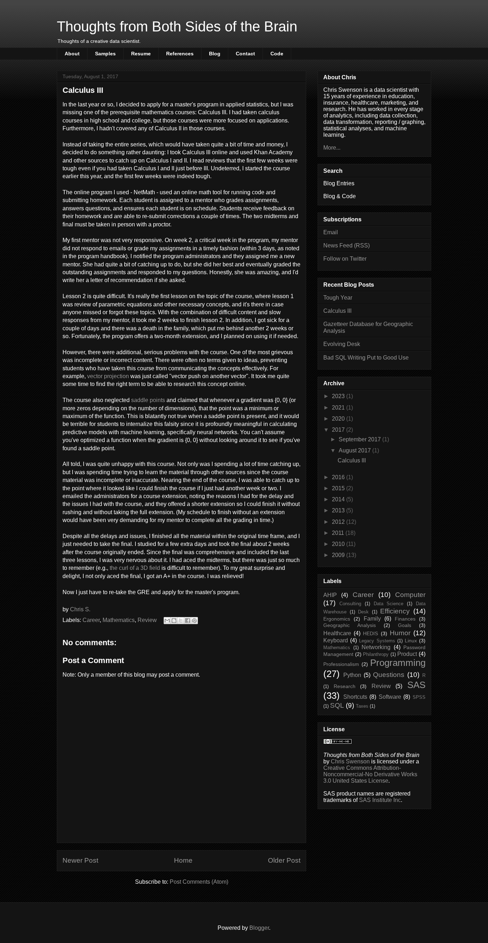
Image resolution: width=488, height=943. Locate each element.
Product (407, 654)
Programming (397, 663)
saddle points (148, 400)
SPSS (419, 697)
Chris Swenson (350, 761)
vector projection (108, 376)
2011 (338, 533)
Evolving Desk (341, 344)
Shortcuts (355, 697)
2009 (339, 555)
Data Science (389, 603)
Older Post (284, 860)
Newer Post (80, 860)
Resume (141, 53)
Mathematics (119, 620)
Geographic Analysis (349, 625)
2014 (339, 499)
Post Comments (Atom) (199, 882)
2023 (339, 396)
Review (147, 620)
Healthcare (337, 633)
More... (331, 148)
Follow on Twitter (345, 259)
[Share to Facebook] (187, 620)
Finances (405, 619)
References (180, 53)
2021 (339, 408)
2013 (339, 510)
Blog (214, 53)
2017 (339, 430)
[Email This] (167, 620)
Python (352, 675)
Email (330, 232)
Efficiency (395, 611)
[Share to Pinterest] (194, 620)
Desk (363, 612)
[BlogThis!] (174, 620)
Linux (411, 640)
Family (372, 619)
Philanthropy (376, 654)
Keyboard (335, 640)
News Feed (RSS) (346, 245)
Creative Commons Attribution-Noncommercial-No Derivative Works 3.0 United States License (370, 774)
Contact (245, 53)
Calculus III (337, 311)
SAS (416, 685)
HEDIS (370, 633)
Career (91, 620)
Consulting (350, 603)
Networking (376, 647)
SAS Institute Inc (380, 800)
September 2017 (360, 439)
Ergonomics (336, 619)
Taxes (362, 706)
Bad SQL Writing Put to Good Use (366, 358)
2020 (339, 419)
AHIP (330, 595)
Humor (400, 633)
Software (390, 697)
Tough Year (337, 298)
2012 (339, 522)
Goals (404, 625)
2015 (339, 488)
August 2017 (355, 450)
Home (183, 860)
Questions (388, 674)
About (72, 53)
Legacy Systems (377, 640)
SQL (337, 705)
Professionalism (341, 664)
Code (276, 53)
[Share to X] (180, 620)
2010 (339, 544)
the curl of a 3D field (135, 568)
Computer (410, 594)
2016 (339, 477)
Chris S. (80, 609)
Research (344, 686)
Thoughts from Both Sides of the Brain (177, 26)
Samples (105, 53)
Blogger (259, 928)
